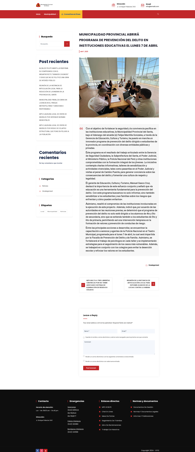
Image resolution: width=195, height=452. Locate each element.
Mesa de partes (108, 416)
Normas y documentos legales (145, 411)
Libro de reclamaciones (111, 425)
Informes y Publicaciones (143, 416)
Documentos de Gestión (143, 407)
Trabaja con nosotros (110, 429)
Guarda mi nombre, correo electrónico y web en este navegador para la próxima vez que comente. (117, 337)
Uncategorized (154, 265)
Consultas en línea (72, 14)
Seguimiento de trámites (112, 420)
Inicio (38, 14)
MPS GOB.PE (107, 407)
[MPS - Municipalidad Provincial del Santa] (44, 5)
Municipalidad (50, 14)
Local (42, 211)
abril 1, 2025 (84, 51)
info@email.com (152, 6)
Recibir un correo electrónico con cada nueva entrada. (103, 361)
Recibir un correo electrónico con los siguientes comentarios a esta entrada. (110, 357)
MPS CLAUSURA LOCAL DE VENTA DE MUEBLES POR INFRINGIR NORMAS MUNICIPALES (53, 117)
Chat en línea (107, 411)
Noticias (45, 186)
